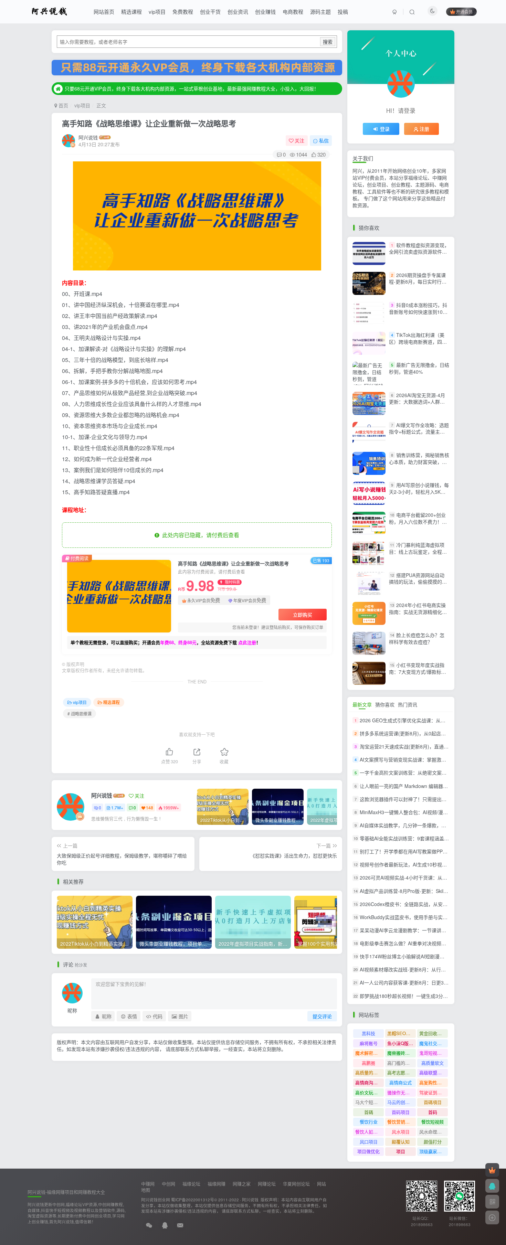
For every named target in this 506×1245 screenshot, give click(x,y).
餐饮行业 (369, 1121)
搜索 (328, 41)
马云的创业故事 (401, 1102)
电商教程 (293, 11)
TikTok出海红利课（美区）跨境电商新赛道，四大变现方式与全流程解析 (418, 341)
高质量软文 (432, 1063)
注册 (424, 128)
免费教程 (182, 11)
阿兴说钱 (88, 137)
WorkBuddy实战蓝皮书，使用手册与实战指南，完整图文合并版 (428, 917)
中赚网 (148, 1183)
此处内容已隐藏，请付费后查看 (199, 535)
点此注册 (247, 642)
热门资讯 (407, 704)
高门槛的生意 (400, 1063)
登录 (385, 128)
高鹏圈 (368, 1063)
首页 (62, 105)
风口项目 (369, 1141)
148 (149, 807)
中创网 (168, 1183)
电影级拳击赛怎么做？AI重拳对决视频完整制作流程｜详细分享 (427, 943)
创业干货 (210, 11)
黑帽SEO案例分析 (401, 1033)
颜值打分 (433, 1141)
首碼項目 (433, 1102)
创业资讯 (238, 11)
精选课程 (131, 11)
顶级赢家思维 (432, 1151)
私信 (324, 140)
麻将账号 (369, 1043)
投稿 (343, 11)
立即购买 (302, 614)
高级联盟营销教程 (433, 1072)
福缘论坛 (191, 1183)
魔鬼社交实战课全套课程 (433, 1043)
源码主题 (320, 11)
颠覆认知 (401, 1141)
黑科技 (368, 1033)
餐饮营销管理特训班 (401, 1121)
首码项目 (401, 1112)
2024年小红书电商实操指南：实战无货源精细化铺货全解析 (418, 612)
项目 (400, 1151)
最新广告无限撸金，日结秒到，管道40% (419, 368)
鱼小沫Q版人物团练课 (401, 1043)
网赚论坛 (267, 1183)
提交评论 (322, 1016)
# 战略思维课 (79, 713)
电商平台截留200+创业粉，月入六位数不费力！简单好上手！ (418, 521)
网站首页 (104, 11)
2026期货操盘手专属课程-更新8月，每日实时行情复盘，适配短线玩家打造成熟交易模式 (418, 285)
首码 (432, 1112)
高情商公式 (400, 1082)
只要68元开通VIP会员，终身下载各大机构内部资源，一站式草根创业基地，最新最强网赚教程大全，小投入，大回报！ (192, 88)
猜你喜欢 (384, 704)
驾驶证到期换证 (433, 1092)
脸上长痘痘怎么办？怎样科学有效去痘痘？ (416, 638)
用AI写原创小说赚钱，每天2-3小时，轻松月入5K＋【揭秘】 (419, 491)
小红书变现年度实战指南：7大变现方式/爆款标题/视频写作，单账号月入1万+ (418, 671)
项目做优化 (368, 1151)
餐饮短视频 (432, 1121)
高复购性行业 (432, 1082)
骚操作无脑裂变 (401, 1092)
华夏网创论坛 (296, 1183)
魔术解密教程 (368, 1053)
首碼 (368, 1112)
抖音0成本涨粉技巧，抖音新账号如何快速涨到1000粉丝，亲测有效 (418, 311)
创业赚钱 (265, 11)
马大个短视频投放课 (369, 1102)
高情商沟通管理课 (369, 1082)
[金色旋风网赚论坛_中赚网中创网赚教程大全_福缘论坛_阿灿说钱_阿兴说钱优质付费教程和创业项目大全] (49, 10)
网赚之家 (242, 1183)
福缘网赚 (216, 1183)
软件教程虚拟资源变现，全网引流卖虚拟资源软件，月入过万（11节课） (419, 252)
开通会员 (464, 11)
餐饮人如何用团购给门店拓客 (369, 1131)
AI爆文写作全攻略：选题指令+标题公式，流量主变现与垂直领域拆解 (419, 432)
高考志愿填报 (400, 1072)
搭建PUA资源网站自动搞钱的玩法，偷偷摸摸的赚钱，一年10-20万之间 (418, 582)
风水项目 (401, 1131)
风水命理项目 (432, 1131)
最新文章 (362, 704)
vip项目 (157, 11)
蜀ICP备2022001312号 (192, 1199)
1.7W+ (117, 807)
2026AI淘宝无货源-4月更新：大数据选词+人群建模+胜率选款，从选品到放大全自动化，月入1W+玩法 (418, 405)
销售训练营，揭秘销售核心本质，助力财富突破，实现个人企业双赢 (419, 461)
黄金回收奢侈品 (433, 1033)
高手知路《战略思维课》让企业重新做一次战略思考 (149, 123)
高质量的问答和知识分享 (369, 1072)
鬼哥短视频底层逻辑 (433, 1053)
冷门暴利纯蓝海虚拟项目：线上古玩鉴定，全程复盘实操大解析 (418, 552)
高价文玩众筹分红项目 (369, 1092)
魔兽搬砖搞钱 (400, 1053)
